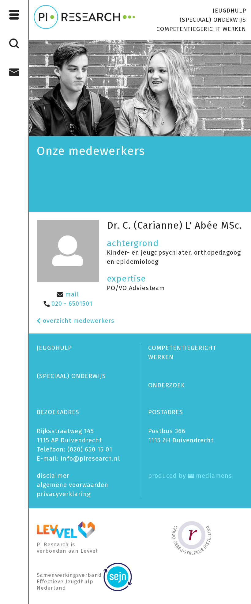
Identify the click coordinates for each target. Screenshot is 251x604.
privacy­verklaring (64, 494)
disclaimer (53, 475)
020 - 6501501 (71, 303)
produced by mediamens (190, 475)
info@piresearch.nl (90, 458)
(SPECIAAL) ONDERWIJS (213, 19)
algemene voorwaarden (72, 484)
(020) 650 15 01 (89, 449)
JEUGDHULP (229, 10)
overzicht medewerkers (77, 320)
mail (71, 294)
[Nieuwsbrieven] (14, 71)
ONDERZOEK (166, 385)
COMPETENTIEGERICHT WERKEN (201, 28)
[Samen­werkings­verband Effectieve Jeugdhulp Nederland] (117, 576)
